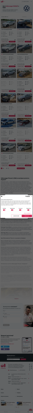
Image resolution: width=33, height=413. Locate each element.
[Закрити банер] (31, 196)
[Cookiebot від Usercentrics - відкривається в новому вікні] (26, 196)
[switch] (12, 210)
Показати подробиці (27, 213)
